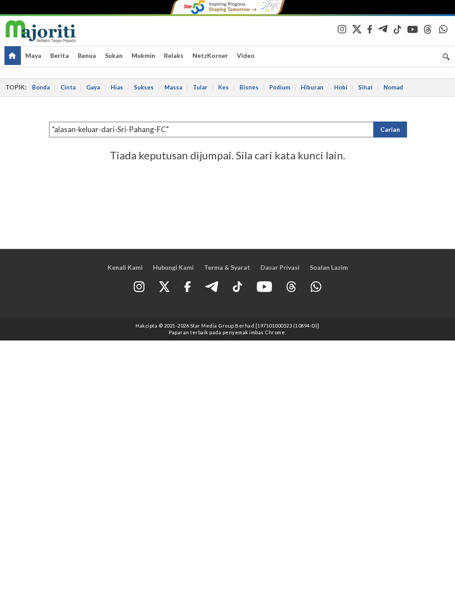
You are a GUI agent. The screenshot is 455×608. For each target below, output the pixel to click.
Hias (117, 87)
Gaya (93, 87)
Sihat (365, 87)
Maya (33, 55)
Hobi (340, 87)
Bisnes (249, 87)
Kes (223, 87)
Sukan (114, 55)
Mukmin (143, 55)
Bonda (41, 87)
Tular (200, 87)
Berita (59, 55)
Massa (173, 87)
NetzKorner (210, 55)
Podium (279, 87)
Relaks (174, 55)
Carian (390, 129)
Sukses (144, 87)
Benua (87, 55)
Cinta (68, 87)
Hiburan (312, 87)
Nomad (393, 87)
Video (246, 55)
